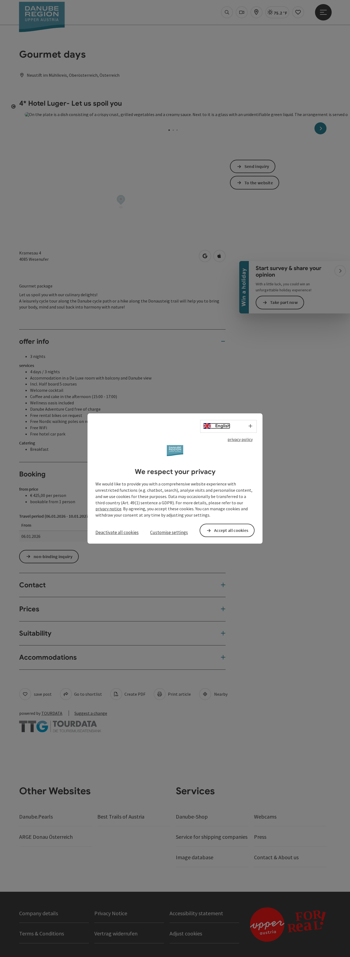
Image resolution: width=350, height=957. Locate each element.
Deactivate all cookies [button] (117, 532)
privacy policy (240, 439)
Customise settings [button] (169, 532)
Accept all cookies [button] (231, 530)
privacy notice (108, 509)
